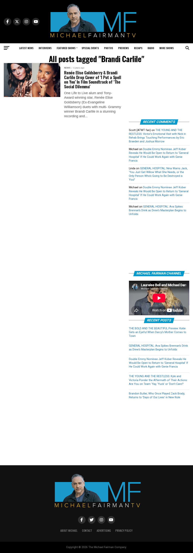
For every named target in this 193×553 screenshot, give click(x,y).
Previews (123, 48)
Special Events (90, 48)
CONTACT (87, 530)
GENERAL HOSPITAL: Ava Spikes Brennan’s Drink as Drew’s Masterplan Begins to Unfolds (157, 210)
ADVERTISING (104, 530)
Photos (108, 48)
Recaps (138, 48)
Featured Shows (66, 48)
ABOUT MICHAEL (68, 530)
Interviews (45, 48)
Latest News (26, 48)
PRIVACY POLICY (123, 530)
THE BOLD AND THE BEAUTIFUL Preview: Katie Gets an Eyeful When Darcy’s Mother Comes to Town (157, 332)
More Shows (166, 48)
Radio (151, 48)
